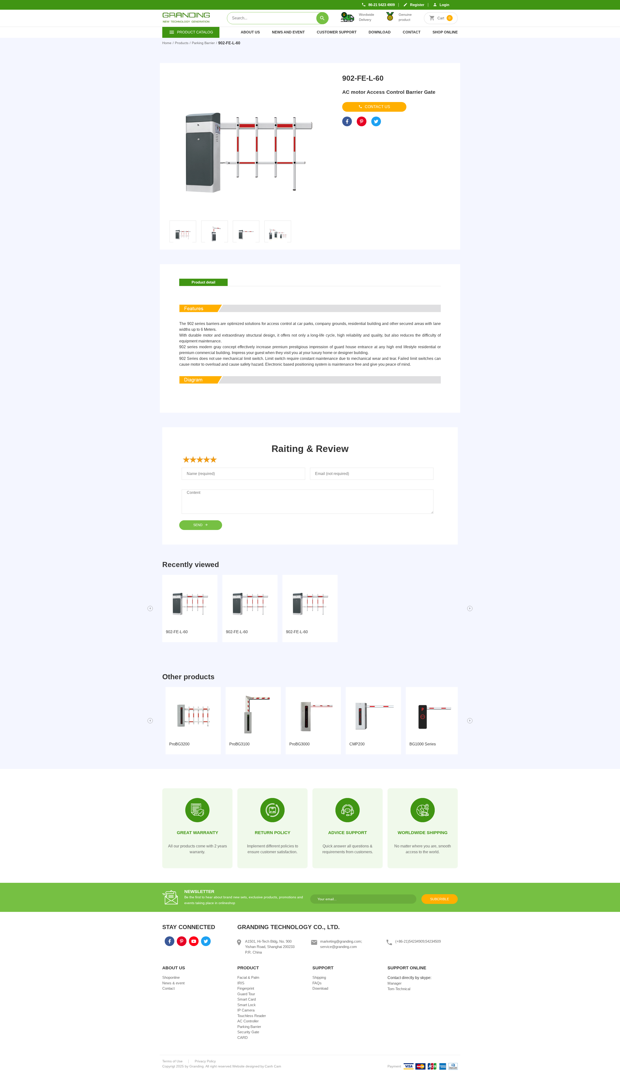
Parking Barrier (249, 1027)
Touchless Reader (251, 1016)
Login (444, 5)
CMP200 (353, 744)
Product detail (203, 282)
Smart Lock (246, 1005)
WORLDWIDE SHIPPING (423, 832)
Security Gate (248, 1032)
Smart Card (246, 999)
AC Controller (248, 1021)
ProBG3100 (236, 744)
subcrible (439, 899)
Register (417, 5)
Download (380, 32)
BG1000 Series (419, 744)
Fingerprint (245, 988)
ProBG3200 (176, 744)
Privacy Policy (205, 1061)
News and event (288, 32)
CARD (242, 1037)
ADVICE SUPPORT (347, 832)
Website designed (246, 1066)
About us (250, 32)
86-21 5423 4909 (381, 5)
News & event (173, 983)
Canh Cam (273, 1066)
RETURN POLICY (272, 832)
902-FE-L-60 (177, 632)
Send (198, 525)
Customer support (336, 32)
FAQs (317, 983)
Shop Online (445, 32)
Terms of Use (172, 1061)
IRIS (240, 983)
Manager (395, 983)
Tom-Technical (399, 989)
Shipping (319, 977)
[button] (150, 608)
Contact (411, 32)
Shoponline (171, 977)
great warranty (197, 832)
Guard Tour (246, 994)
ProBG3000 (296, 744)
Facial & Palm (248, 977)
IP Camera (246, 1010)
